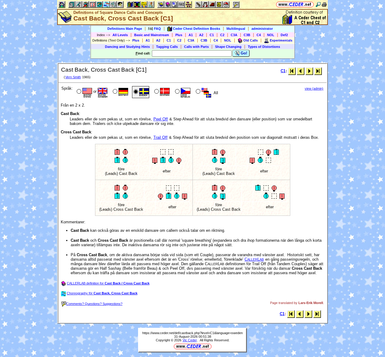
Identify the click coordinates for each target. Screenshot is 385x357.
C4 (259, 35)
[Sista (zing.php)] (318, 71)
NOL (270, 35)
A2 (201, 35)
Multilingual (235, 28)
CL (254, 259)
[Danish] (161, 92)
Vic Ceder (190, 340)
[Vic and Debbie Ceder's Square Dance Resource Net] (295, 4)
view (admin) (314, 88)
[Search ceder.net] (318, 4)
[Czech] (182, 92)
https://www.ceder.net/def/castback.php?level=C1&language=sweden (192, 333)
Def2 (284, 35)
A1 (191, 35)
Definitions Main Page (124, 28)
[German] (120, 92)
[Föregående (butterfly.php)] (300, 71)
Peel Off (160, 119)
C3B (247, 35)
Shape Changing (228, 46)
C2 (222, 35)
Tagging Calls (167, 46)
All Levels (120, 35)
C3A (234, 35)
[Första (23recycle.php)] (292, 71)
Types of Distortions (264, 46)
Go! (243, 53)
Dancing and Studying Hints (127, 46)
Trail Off (160, 137)
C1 (212, 35)
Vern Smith (73, 77)
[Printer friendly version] (324, 4)
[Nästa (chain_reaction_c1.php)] (309, 71)
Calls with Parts (196, 46)
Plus (178, 35)
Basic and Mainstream (151, 35)
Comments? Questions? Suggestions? (94, 304)
